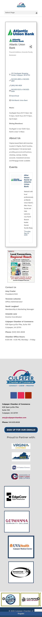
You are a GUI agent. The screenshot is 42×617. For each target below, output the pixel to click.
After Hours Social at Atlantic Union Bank (28, 181)
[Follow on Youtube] (28, 395)
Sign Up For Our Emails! (21, 430)
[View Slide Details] (21, 266)
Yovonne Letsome (13, 299)
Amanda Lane (11, 314)
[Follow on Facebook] (13, 395)
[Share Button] (31, 46)
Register (21, 614)
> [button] (38, 599)
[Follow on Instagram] (21, 395)
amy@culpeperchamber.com (14, 418)
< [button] (3, 599)
